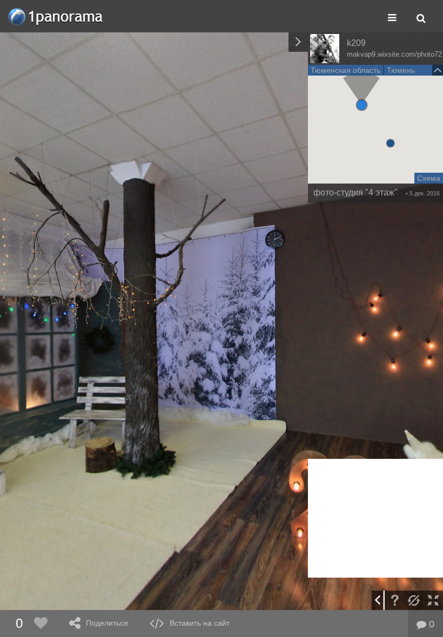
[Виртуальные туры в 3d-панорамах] (56, 16)
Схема (428, 178)
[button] (361, 105)
